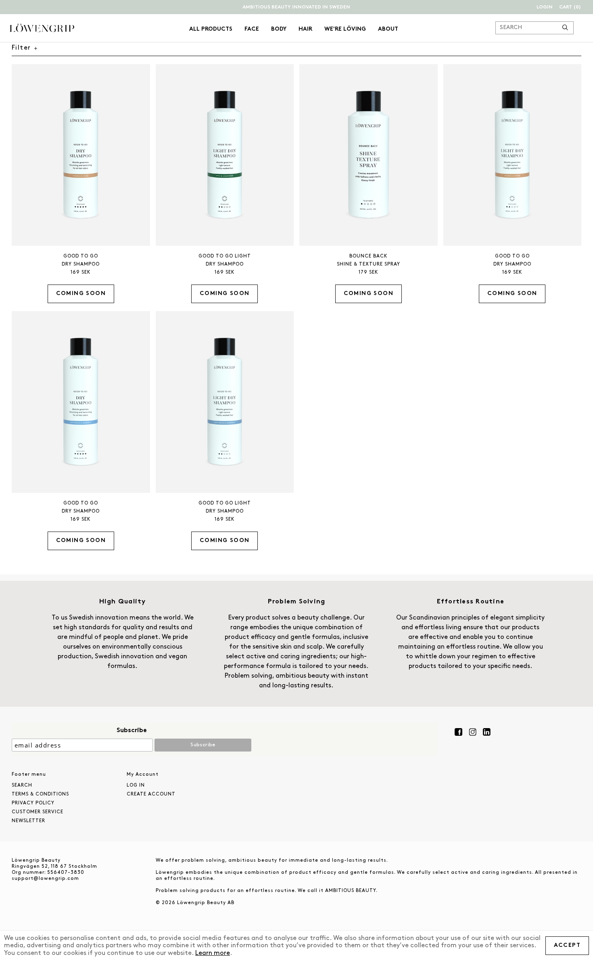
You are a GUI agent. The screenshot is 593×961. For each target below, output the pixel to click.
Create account (151, 794)
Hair (305, 29)
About (388, 29)
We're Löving (345, 29)
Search (22, 785)
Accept (567, 945)
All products (210, 29)
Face (251, 29)
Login (545, 7)
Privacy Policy (33, 803)
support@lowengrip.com (45, 878)
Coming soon (81, 294)
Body (278, 29)
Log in (136, 785)
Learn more (212, 953)
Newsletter (28, 821)
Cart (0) (570, 7)
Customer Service (37, 812)
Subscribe (132, 730)
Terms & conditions (40, 794)
